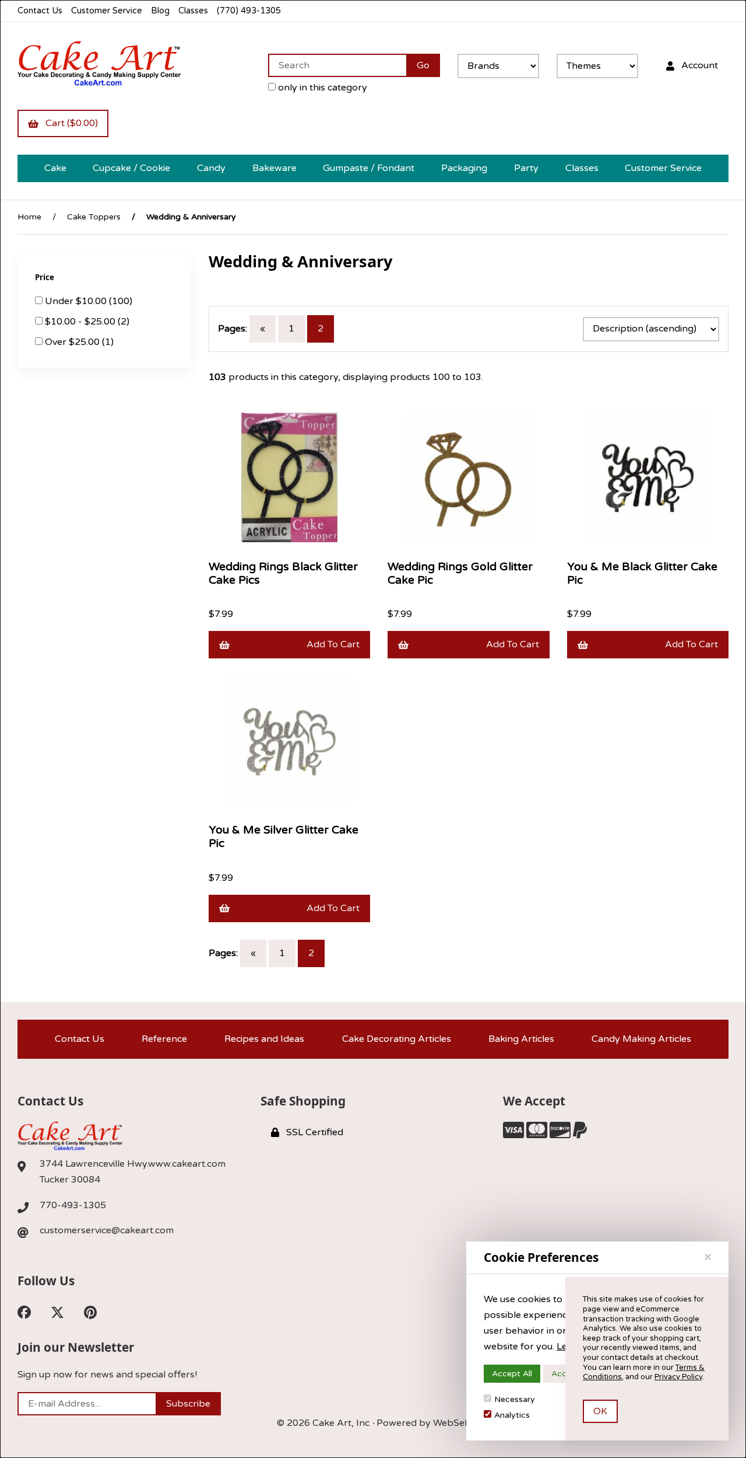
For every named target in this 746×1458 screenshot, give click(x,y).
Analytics (512, 1415)
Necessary (514, 1399)
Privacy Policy (678, 1377)
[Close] (708, 1257)
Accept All (512, 1374)
